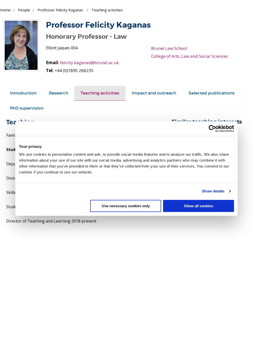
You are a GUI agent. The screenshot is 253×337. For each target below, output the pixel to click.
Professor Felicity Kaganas (60, 9)
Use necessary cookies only (126, 206)
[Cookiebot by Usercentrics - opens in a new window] (212, 128)
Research (58, 93)
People (24, 9)
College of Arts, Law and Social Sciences (189, 56)
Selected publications (211, 93)
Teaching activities (100, 93)
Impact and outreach (154, 93)
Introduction (23, 93)
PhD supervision (26, 108)
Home (5, 9)
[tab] (23, 93)
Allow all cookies (198, 206)
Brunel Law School (169, 48)
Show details (213, 191)
